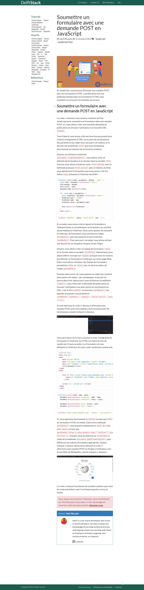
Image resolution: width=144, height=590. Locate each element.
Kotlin (48, 63)
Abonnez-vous (96, 505)
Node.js (34, 65)
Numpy (46, 45)
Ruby (33, 67)
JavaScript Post (65, 42)
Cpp (45, 54)
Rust (47, 65)
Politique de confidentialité (102, 587)
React (41, 61)
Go (38, 63)
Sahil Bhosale (65, 39)
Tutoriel (82, 2)
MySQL (46, 67)
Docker (42, 50)
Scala (38, 72)
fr (119, 2)
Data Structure (37, 31)
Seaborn (40, 52)
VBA (33, 72)
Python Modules (37, 22)
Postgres (43, 70)
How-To (95, 2)
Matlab (47, 52)
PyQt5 (42, 29)
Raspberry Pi (36, 74)
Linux (33, 54)
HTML (34, 56)
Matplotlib (35, 29)
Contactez (118, 587)
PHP (33, 63)
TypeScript (42, 58)
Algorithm (47, 31)
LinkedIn (79, 541)
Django (44, 47)
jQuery (34, 58)
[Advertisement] (41, 117)
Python (46, 39)
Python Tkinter (37, 41)
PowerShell (35, 43)
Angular (34, 61)
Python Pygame (37, 39)
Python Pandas (37, 45)
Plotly (34, 52)
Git (45, 27)
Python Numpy (37, 27)
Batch (46, 41)
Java (42, 63)
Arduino (39, 67)
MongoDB (35, 70)
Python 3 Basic (37, 20)
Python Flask (36, 47)
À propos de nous (85, 587)
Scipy (33, 83)
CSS (46, 61)
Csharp (41, 65)
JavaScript (35, 25)
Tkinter (46, 20)
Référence (108, 2)
